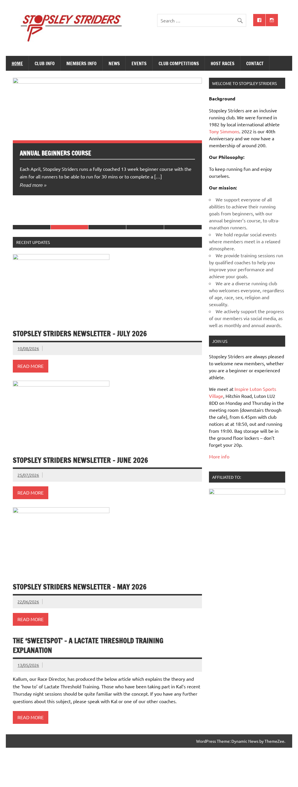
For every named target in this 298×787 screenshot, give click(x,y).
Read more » (33, 185)
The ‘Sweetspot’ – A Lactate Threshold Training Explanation (88, 645)
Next (30, 83)
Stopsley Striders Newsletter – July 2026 (80, 333)
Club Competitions (179, 63)
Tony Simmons (224, 131)
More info (219, 456)
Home (17, 63)
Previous (18, 83)
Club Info (45, 63)
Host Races (223, 63)
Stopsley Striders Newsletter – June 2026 (80, 460)
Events (139, 63)
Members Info (81, 63)
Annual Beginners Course (55, 153)
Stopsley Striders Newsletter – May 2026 (80, 587)
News (114, 63)
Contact (255, 63)
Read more (30, 366)
